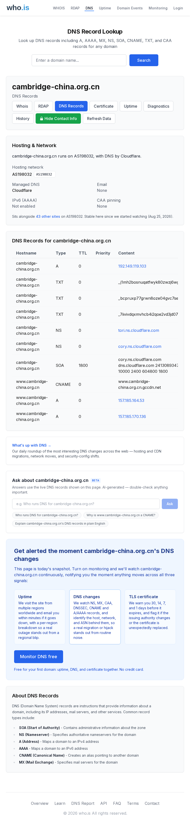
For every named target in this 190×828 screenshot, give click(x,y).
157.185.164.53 (131, 400)
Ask (170, 504)
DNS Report (82, 803)
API (103, 803)
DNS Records (71, 105)
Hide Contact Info (61, 118)
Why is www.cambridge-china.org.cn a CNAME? (121, 515)
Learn (59, 803)
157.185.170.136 (132, 416)
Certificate (104, 106)
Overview (39, 803)
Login (178, 8)
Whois (22, 106)
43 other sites (48, 216)
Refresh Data (99, 118)
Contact (152, 803)
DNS (89, 8)
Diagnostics (158, 106)
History (22, 118)
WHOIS (59, 8)
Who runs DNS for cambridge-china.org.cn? (46, 515)
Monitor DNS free (38, 656)
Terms (133, 803)
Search (143, 60)
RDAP (75, 8)
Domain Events (130, 8)
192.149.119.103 (132, 266)
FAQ (117, 803)
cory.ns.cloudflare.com (139, 346)
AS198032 (44, 174)
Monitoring (158, 8)
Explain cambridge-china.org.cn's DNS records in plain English (60, 523)
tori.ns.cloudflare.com (138, 330)
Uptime (105, 8)
